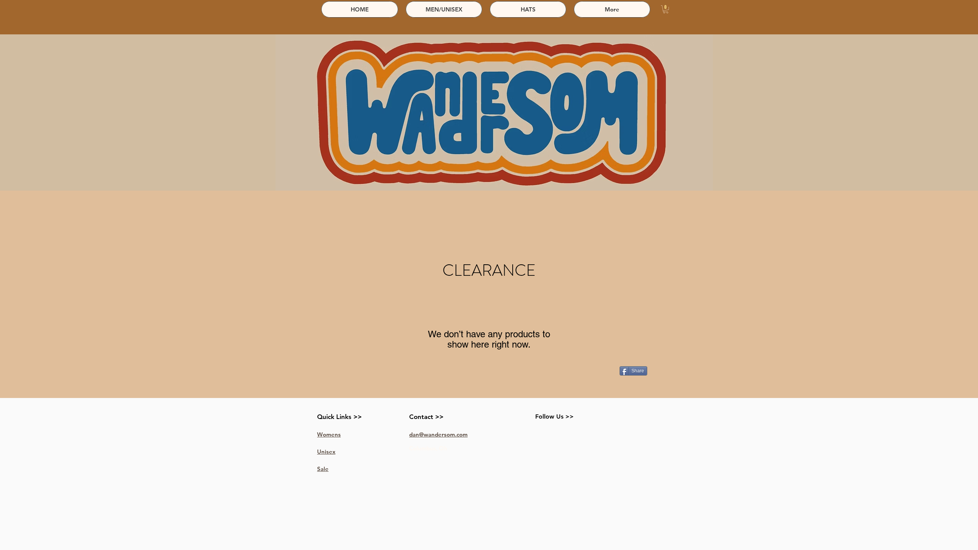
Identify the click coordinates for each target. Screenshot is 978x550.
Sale (323, 468)
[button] (665, 9)
